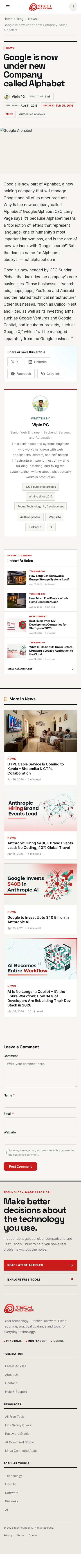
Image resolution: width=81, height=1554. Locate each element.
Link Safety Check (18, 1425)
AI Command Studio (19, 1442)
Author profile (30, 517)
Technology (13, 1476)
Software (11, 1493)
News (10, 47)
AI (6, 1510)
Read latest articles (25, 1265)
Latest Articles (15, 1366)
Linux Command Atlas (21, 1450)
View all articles (40, 668)
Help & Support (16, 1391)
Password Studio (17, 1433)
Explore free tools (24, 1279)
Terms (20, 1535)
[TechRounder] (40, 7)
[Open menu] (8, 7)
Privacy (8, 1535)
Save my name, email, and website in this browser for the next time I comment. (41, 1152)
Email (9, 1114)
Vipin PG (18, 96)
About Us (11, 1374)
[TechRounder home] (19, 1308)
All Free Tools (15, 1416)
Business (11, 1501)
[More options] (73, 7)
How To (10, 1484)
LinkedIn (35, 527)
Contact (11, 1383)
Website (55, 517)
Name (9, 1095)
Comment (11, 1056)
